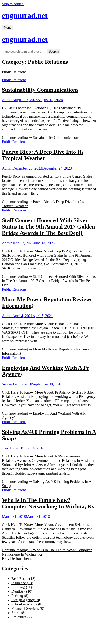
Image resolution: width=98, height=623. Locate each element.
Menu (7, 27)
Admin (7, 100)
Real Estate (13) (23, 579)
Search (54, 51)
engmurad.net (25, 15)
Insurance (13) (22, 583)
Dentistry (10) (21, 591)
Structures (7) (21, 617)
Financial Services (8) (27, 608)
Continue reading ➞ (40, 137)
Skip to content (13, 4)
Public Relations (14, 80)
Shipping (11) (21, 587)
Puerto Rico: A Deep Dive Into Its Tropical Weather (42, 155)
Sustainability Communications (40, 90)
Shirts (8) (18, 613)
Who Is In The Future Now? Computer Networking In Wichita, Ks (48, 503)
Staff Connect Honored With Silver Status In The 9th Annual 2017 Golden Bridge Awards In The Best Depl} (48, 226)
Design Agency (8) (25, 600)
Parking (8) (19, 596)
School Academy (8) (26, 604)
